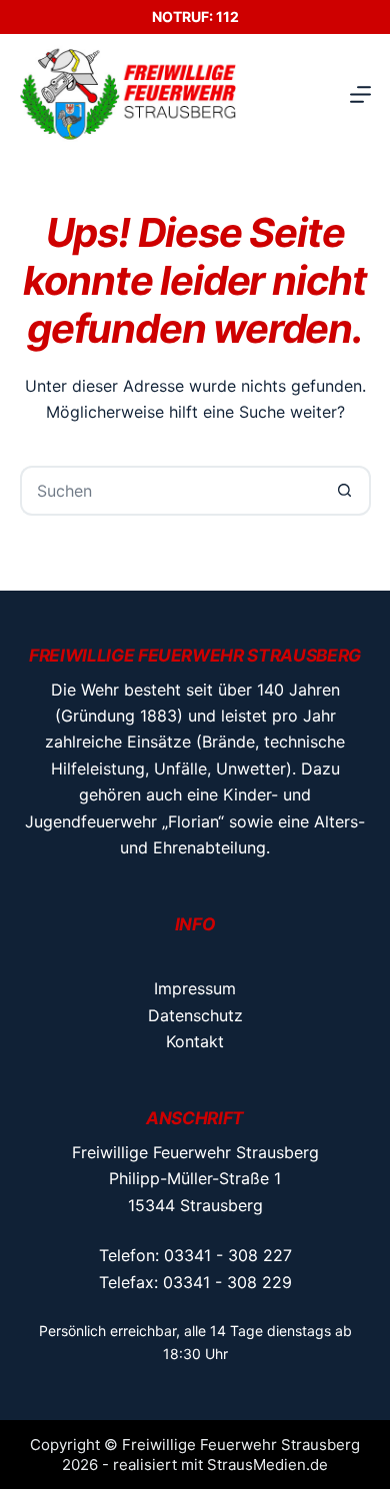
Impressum (195, 988)
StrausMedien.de (267, 1464)
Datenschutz (195, 1015)
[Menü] (360, 94)
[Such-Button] (346, 491)
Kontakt (195, 1041)
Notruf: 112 (195, 16)
